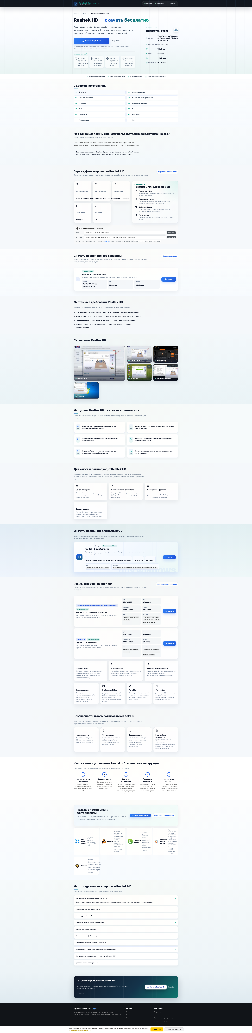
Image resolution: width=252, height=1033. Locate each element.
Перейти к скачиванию (167, 172)
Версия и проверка (138, 92)
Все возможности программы (142, 97)
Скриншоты (83, 114)
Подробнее (171, 987)
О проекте (157, 1012)
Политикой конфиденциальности (80, 1030)
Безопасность (136, 114)
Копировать (171, 232)
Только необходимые (173, 1029)
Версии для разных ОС (139, 103)
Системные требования (167, 584)
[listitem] (86, 841)
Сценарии (82, 103)
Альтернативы (84, 120)
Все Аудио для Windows (140, 815)
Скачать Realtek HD (93, 41)
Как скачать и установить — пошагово (145, 109)
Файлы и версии (84, 109)
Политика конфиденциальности (164, 1018)
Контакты (157, 1015)
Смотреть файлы (170, 256)
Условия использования (161, 1021)
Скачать (170, 279)
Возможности (130, 1015)
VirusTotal (107, 241)
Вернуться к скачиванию (164, 815)
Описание (82, 92)
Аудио (84, 13)
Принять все (156, 1029)
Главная (76, 13)
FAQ (133, 120)
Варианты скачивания (86, 97)
